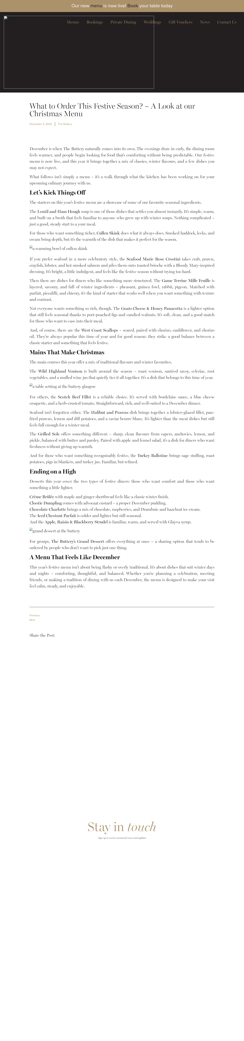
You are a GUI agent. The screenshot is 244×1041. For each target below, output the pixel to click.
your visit (206, 579)
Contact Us (226, 22)
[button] (61, 635)
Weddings (152, 22)
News (205, 22)
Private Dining (123, 22)
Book (132, 5)
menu (96, 5)
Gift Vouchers (180, 22)
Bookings (95, 22)
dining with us (100, 579)
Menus (73, 22)
